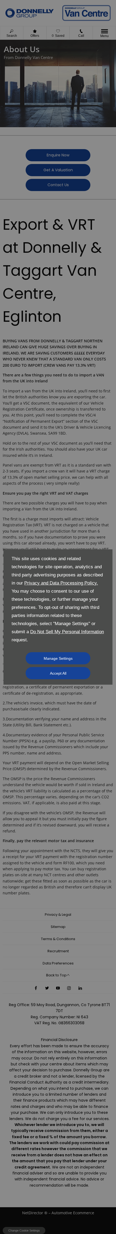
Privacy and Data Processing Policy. (61, 583)
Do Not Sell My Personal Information (67, 631)
